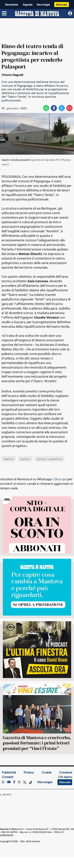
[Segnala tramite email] (69, 108)
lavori (25, 459)
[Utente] (70, 13)
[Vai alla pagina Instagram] (19, 782)
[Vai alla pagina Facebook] (14, 782)
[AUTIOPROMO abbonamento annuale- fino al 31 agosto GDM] (37, 524)
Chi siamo (65, 777)
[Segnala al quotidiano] (3, 782)
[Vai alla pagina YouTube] (9, 782)
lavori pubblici (49, 459)
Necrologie (43, 4)
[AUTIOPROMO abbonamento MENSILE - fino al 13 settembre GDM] (37, 587)
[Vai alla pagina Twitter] (25, 782)
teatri (8, 459)
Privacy (29, 772)
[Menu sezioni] (4, 14)
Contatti (7, 777)
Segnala (27, 4)
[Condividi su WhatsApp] (46, 108)
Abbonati (61, 4)
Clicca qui (60, 479)
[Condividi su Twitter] (62, 108)
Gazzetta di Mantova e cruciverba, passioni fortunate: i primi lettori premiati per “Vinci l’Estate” (37, 743)
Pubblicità (9, 772)
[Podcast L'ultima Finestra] (37, 649)
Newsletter (11, 4)
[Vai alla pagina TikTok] (30, 782)
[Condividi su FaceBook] (54, 108)
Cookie (46, 772)
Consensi (65, 772)
